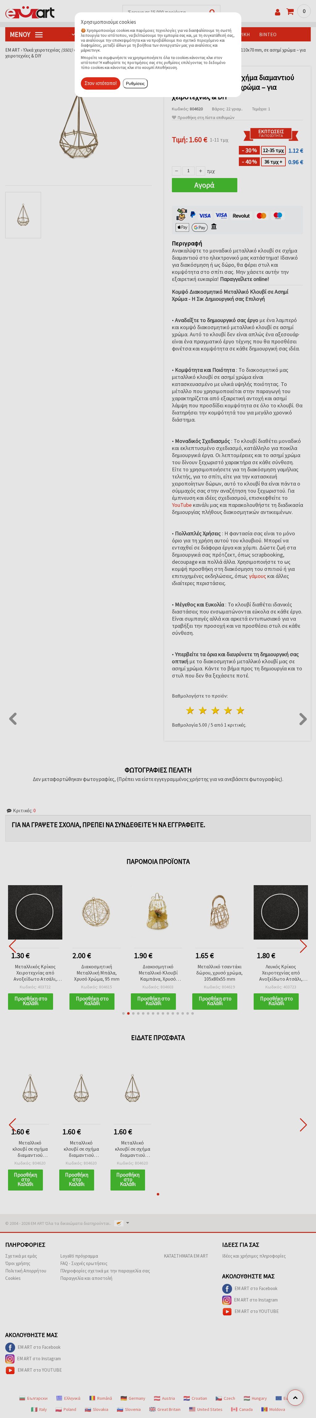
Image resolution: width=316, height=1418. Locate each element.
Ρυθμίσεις (135, 83)
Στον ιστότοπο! (101, 83)
